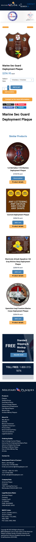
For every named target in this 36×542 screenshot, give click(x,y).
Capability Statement (8, 426)
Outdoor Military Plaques (9, 412)
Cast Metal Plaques (8, 408)
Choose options (17, 178)
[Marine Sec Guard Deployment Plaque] (18, 46)
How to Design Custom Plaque (11, 441)
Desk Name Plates (7, 402)
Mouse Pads (6, 410)
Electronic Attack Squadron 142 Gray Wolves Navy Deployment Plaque (18, 261)
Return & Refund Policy (9, 429)
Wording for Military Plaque (10, 447)
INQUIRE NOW (18, 355)
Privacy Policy (6, 428)
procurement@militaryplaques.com (17, 467)
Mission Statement (8, 424)
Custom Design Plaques (9, 404)
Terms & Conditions (8, 431)
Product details (17, 182)
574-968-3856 (14, 465)
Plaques (4, 398)
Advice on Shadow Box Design (11, 445)
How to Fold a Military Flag (10, 449)
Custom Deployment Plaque (18, 215)
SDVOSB (4, 422)
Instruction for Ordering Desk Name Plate (14, 443)
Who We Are (5, 420)
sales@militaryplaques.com (14, 474)
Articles (4, 451)
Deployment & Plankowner (10, 406)
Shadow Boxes (6, 400)
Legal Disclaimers (7, 433)
